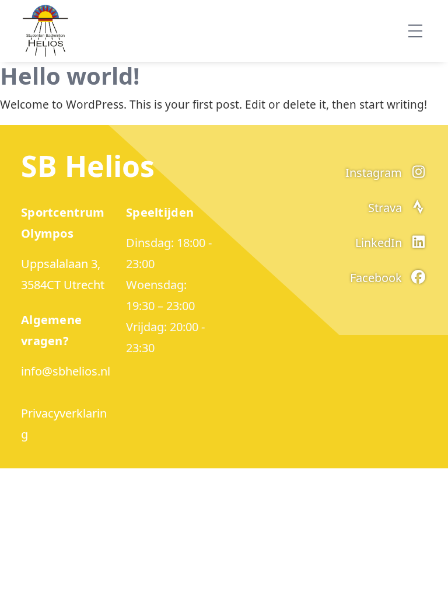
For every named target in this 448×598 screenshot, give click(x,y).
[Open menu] (415, 31)
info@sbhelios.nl (65, 371)
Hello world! (69, 76)
